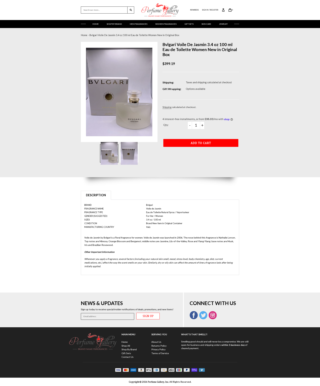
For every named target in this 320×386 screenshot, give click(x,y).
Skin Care (206, 24)
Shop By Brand (114, 24)
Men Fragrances (138, 24)
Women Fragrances (165, 24)
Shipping (167, 107)
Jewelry (223, 24)
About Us (156, 341)
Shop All (126, 345)
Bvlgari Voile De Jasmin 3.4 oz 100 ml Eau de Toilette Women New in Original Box (134, 35)
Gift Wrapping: (171, 88)
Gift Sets (189, 24)
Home (95, 24)
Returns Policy (158, 345)
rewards (194, 10)
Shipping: (168, 82)
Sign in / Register (210, 10)
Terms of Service (160, 353)
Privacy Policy (158, 349)
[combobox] (104, 10)
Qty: (165, 124)
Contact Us (128, 356)
